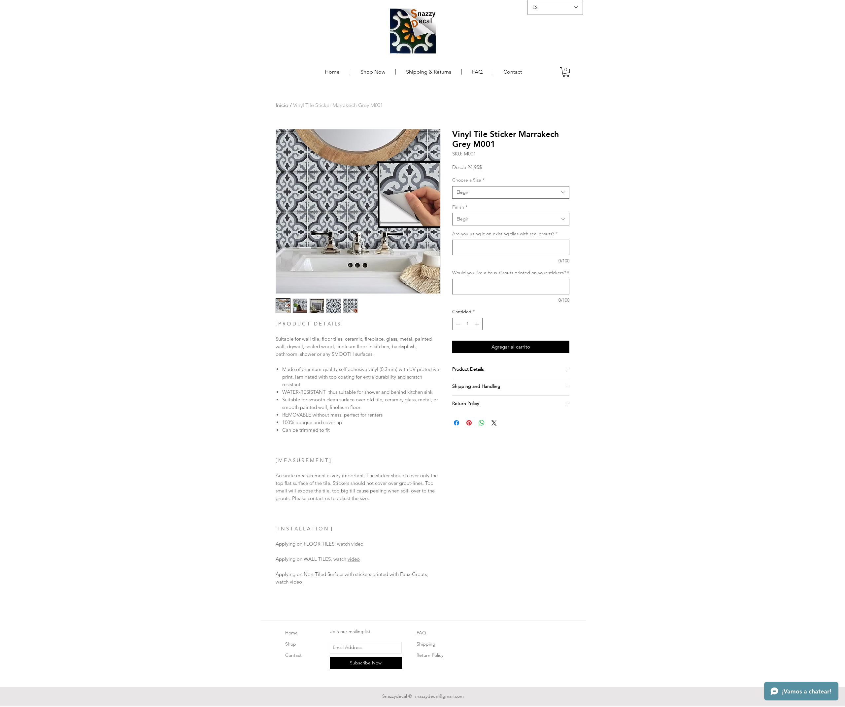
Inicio (282, 105)
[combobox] (510, 192)
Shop (290, 644)
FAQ (421, 633)
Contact (293, 655)
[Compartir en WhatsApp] (482, 423)
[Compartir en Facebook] (456, 423)
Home (291, 633)
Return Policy (430, 655)
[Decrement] (457, 324)
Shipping (427, 644)
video (357, 544)
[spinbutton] (467, 324)
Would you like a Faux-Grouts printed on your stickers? (510, 273)
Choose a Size (468, 180)
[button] (566, 72)
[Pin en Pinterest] (469, 423)
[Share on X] (494, 423)
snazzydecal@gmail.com (439, 696)
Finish (459, 207)
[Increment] (477, 324)
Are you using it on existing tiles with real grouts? (505, 234)
